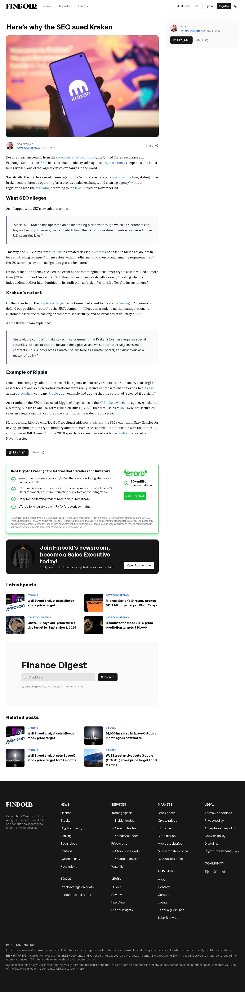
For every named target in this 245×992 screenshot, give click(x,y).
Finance (66, 813)
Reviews (117, 895)
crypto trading (120, 177)
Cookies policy (215, 836)
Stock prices (167, 813)
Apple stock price (170, 843)
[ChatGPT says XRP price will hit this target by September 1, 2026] (15, 625)
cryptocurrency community (76, 157)
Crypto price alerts (126, 859)
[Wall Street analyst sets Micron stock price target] (15, 603)
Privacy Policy (76, 686)
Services (118, 804)
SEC (43, 162)
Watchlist (117, 866)
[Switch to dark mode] (236, 6)
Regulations (68, 866)
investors (97, 252)
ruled (63, 408)
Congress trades (125, 836)
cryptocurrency (114, 162)
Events (162, 902)
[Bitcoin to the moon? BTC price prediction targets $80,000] (93, 625)
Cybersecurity (70, 859)
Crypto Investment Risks (222, 851)
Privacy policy (214, 820)
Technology (68, 843)
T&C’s (64, 686)
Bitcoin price (167, 836)
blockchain (25, 393)
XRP (123, 408)
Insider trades (122, 820)
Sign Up (224, 6)
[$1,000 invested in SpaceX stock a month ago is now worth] (93, 735)
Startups (66, 851)
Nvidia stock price (170, 859)
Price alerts (119, 843)
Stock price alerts (125, 851)
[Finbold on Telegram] (223, 871)
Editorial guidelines (171, 910)
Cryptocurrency (28, 148)
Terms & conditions (218, 813)
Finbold (124, 433)
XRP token (107, 402)
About (162, 879)
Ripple (53, 393)
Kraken (56, 252)
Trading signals (121, 813)
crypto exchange (52, 303)
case (150, 388)
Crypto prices (167, 820)
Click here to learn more (46, 959)
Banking (66, 836)
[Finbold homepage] (27, 804)
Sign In (209, 6)
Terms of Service (25, 827)
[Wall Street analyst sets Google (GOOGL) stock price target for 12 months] (93, 758)
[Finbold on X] (215, 871)
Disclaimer (212, 843)
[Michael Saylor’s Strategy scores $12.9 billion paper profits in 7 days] (93, 603)
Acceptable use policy (220, 828)
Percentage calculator (75, 895)
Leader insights (122, 910)
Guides (116, 887)
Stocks (33, 595)
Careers (163, 895)
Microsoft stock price (173, 851)
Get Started (135, 496)
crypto (35, 230)
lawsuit (80, 188)
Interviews (118, 902)
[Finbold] (21, 6)
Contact (164, 887)
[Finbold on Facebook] (207, 871)
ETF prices (165, 828)
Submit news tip (169, 918)
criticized (97, 422)
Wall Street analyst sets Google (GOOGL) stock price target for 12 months (132, 760)
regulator (42, 188)
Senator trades (123, 828)
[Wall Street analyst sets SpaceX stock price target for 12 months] (15, 758)
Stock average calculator (77, 887)
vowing (124, 303)
